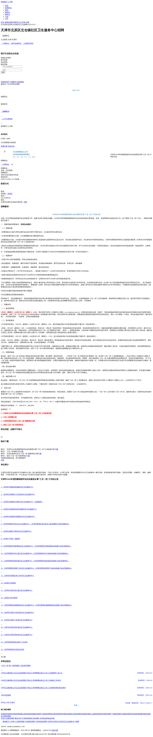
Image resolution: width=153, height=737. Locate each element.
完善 (2, 460)
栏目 (2, 22)
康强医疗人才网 (8, 721)
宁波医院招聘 (46, 714)
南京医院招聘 (76, 714)
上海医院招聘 (96, 714)
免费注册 (4, 146)
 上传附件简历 (27, 43)
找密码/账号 (5, 82)
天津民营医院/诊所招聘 (30, 718)
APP (6, 19)
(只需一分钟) (5, 138)
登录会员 (11, 146)
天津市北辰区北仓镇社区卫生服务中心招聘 (63, 721)
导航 (24, 202)
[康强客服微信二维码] (50, 730)
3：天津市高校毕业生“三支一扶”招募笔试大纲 (18, 421)
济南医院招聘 (86, 714)
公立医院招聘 (20, 721)
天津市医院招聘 (41, 721)
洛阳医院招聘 (6, 714)
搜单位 (7, 14)
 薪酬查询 (5, 113)
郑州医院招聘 (66, 714)
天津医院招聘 (126, 714)
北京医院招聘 (6, 716)
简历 (6, 10)
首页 (6, 6)
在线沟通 (54, 730)
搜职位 (7, 12)
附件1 (3, 449)
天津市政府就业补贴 (47, 718)
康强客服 (20, 82)
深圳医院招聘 (16, 714)
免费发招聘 (9, 22)
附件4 (3, 456)
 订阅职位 (5, 43)
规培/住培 (18, 718)
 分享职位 (5, 164)
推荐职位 (8, 8)
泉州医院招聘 (106, 714)
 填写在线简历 (15, 43)
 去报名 (9, 193)
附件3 (3, 454)
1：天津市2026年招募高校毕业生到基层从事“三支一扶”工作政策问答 (26, 413)
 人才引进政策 (6, 120)
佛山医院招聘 (26, 714)
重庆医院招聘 (146, 714)
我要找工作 (17, 22)
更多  (76, 705)
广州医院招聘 (116, 714)
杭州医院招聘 (56, 714)
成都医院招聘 (36, 714)
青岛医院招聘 (136, 714)
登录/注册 (25, 22)
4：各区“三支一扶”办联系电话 (12, 425)
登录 (3, 72)
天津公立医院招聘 (7, 718)
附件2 (3, 451)
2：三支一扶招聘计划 (9, 417)
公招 (6, 16)
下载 (56, 449)
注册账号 (13, 82)
